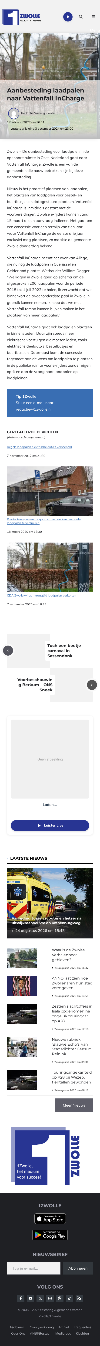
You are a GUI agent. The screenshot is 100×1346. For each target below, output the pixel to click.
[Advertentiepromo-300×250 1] (46, 1184)
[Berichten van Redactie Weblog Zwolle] (14, 113)
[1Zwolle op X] (40, 1298)
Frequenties (82, 1327)
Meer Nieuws (74, 1105)
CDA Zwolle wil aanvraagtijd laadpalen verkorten (41, 595)
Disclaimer (16, 1327)
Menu (95, 30)
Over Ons (18, 1333)
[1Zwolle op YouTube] (69, 1298)
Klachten (82, 1333)
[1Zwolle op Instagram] (50, 1298)
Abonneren (77, 1268)
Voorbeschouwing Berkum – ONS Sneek (35, 684)
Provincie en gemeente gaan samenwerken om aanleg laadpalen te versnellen (44, 521)
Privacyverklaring (41, 1327)
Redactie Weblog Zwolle (38, 113)
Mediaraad (63, 1333)
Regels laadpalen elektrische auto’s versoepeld (39, 447)
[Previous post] (8, 650)
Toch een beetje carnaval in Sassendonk (64, 650)
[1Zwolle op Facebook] (20, 1298)
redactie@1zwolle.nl (33, 409)
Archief (63, 1327)
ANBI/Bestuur (40, 1333)
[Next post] (92, 685)
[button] (80, 16)
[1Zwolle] (21, 16)
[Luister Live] (68, 16)
